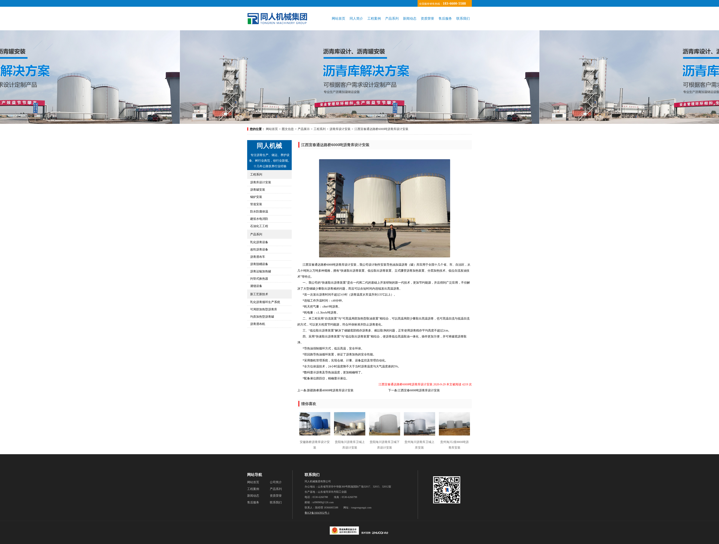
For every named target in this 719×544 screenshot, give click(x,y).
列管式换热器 (259, 278)
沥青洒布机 (257, 324)
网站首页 (338, 18)
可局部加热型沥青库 (263, 309)
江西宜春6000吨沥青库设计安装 (419, 390)
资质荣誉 (427, 18)
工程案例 (374, 18)
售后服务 (445, 18)
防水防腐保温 (259, 211)
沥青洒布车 (257, 256)
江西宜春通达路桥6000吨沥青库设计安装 (381, 129)
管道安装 (256, 204)
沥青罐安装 (257, 189)
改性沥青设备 (259, 249)
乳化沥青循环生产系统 (265, 302)
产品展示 (304, 129)
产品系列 (392, 18)
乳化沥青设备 (259, 242)
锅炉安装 (256, 196)
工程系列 (320, 129)
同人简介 (356, 18)
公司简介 (276, 482)
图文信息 (288, 129)
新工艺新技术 (259, 294)
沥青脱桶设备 (259, 264)
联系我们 (463, 18)
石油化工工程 (259, 226)
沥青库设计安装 (340, 129)
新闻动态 (409, 18)
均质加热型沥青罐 (262, 316)
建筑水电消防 (259, 218)
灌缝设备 (256, 286)
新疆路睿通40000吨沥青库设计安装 (330, 390)
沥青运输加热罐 (260, 271)
